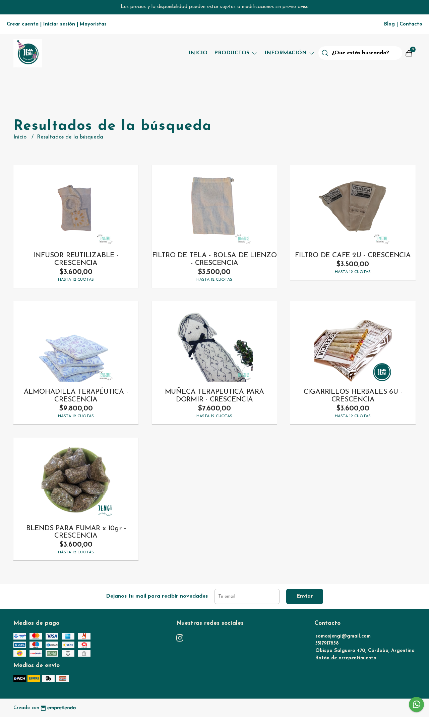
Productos (232, 53)
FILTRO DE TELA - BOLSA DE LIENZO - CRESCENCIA (214, 259)
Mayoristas (93, 24)
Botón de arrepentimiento (345, 658)
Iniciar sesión (59, 24)
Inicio (197, 53)
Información (286, 53)
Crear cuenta (23, 24)
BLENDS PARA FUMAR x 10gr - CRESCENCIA (76, 532)
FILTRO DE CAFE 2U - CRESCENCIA (353, 255)
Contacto (411, 24)
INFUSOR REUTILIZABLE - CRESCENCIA (75, 259)
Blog (389, 24)
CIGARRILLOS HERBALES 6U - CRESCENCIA (353, 395)
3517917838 (327, 643)
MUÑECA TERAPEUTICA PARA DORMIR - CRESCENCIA (214, 395)
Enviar (304, 596)
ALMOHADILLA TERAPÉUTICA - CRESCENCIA (76, 395)
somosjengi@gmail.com (343, 636)
